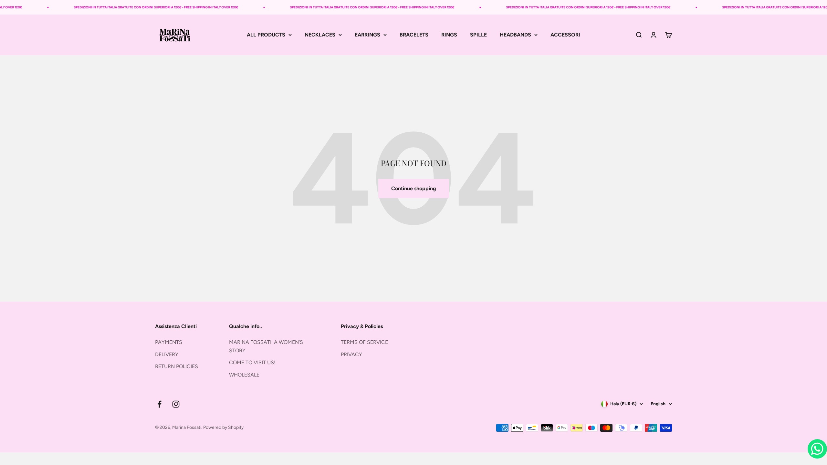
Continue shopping (413, 188)
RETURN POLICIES (176, 366)
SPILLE (478, 35)
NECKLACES (320, 35)
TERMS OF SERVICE (364, 342)
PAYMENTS (168, 342)
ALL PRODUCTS (266, 35)
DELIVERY (166, 354)
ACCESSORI (565, 35)
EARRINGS (367, 35)
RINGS (449, 35)
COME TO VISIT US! (252, 362)
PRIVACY (351, 354)
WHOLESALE (244, 375)
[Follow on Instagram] (176, 404)
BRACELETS (414, 35)
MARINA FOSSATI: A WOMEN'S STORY (266, 346)
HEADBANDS (515, 35)
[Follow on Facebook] (159, 404)
